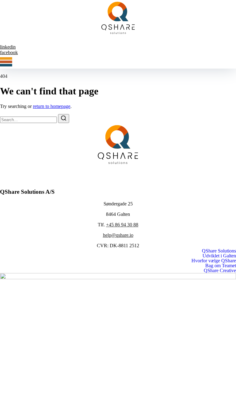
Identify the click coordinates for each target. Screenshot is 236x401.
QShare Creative (220, 270)
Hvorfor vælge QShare (213, 260)
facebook (9, 52)
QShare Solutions (219, 250)
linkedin (8, 47)
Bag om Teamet (220, 265)
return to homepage (51, 106)
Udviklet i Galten (219, 255)
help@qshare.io (118, 235)
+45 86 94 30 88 (122, 224)
